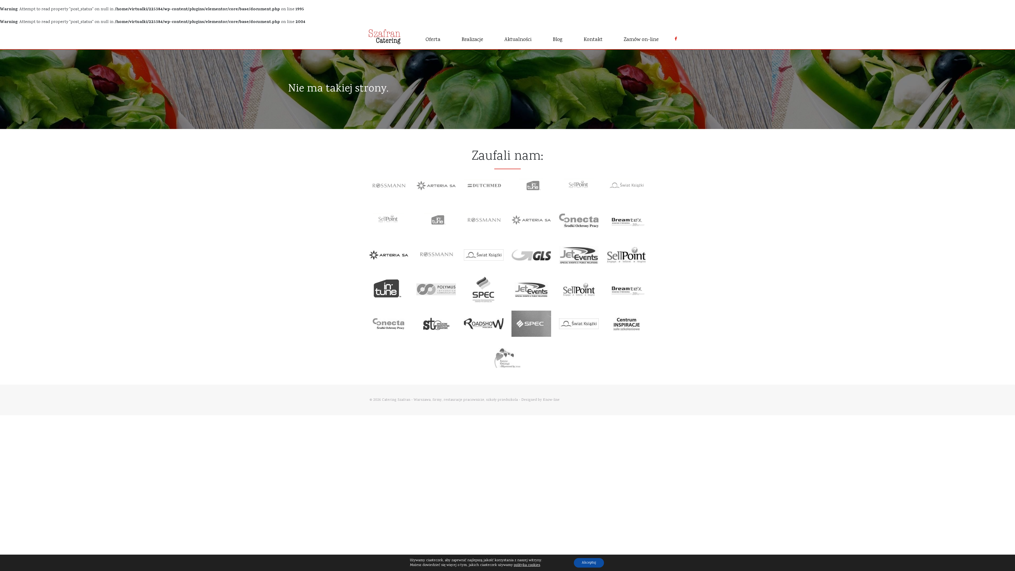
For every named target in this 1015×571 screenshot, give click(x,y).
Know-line (551, 400)
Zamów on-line (641, 40)
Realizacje (472, 40)
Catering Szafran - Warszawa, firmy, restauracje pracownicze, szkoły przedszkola (450, 400)
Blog (557, 40)
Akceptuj (589, 562)
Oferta (433, 40)
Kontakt (593, 40)
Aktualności (518, 40)
